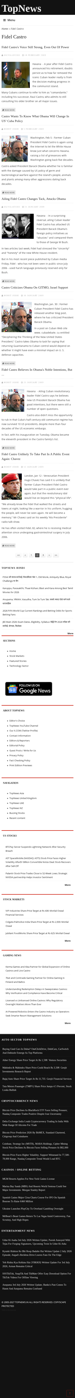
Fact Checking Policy (19, 760)
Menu (11, 20)
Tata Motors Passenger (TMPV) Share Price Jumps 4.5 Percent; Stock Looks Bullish (37, 1088)
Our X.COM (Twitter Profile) (23, 730)
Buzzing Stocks (17, 813)
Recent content (17, 818)
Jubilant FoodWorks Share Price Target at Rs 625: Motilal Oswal (38, 933)
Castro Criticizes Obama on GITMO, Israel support (35, 287)
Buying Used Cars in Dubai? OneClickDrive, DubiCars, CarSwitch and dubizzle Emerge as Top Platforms (35, 1051)
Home (5, 28)
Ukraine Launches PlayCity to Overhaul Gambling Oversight (32, 1208)
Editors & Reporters (19, 740)
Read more (10, 110)
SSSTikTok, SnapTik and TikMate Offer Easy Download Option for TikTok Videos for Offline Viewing (36, 1275)
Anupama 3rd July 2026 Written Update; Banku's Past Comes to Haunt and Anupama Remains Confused (34, 1286)
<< (18, 555)
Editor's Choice (17, 720)
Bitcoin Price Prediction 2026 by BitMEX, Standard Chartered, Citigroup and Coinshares (33, 1134)
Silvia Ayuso (12, 55)
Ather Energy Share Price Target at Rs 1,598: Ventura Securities (34, 1060)
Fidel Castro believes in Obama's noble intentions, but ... (37, 372)
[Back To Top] (69, 1393)
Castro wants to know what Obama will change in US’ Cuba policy (35, 118)
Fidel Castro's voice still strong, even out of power (35, 47)
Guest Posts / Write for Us (22, 750)
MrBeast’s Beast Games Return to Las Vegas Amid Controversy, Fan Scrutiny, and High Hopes (36, 1218)
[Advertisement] (37, 1351)
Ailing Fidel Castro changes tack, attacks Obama (34, 199)
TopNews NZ (16, 808)
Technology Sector (19, 665)
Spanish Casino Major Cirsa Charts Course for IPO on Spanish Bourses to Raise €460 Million (33, 1199)
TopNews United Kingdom (23, 798)
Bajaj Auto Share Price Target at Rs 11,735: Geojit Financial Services (37, 1078)
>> (56, 555)
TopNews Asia (16, 793)
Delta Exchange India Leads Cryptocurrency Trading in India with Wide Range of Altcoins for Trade (35, 1123)
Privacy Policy (16, 755)
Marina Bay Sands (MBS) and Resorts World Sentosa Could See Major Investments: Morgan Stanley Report (34, 1188)
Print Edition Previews (20, 765)
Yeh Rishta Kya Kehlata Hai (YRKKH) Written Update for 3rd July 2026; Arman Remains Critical (36, 1264)
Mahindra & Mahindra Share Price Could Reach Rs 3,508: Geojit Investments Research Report (34, 1069)
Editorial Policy (17, 745)
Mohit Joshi (11, 129)
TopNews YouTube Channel (23, 725)
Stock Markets (16, 655)
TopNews (21, 8)
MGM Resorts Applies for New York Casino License (28, 1178)
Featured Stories (18, 661)
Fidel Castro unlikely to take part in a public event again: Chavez (35, 456)
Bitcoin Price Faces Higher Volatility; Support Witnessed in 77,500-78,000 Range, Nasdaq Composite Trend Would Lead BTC (36, 1156)
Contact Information (20, 735)
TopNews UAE (16, 803)
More (70, 633)
